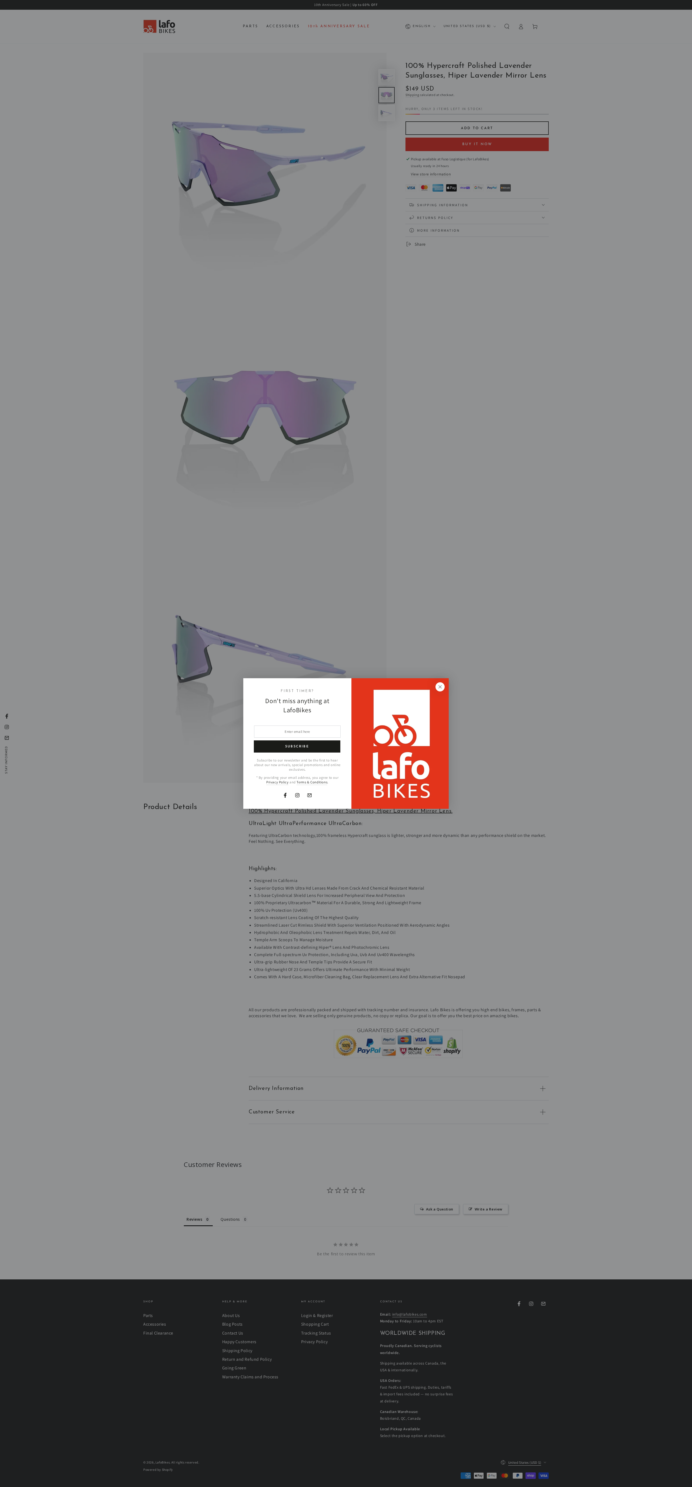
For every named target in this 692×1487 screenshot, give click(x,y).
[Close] (440, 687)
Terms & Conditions (312, 782)
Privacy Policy (277, 782)
